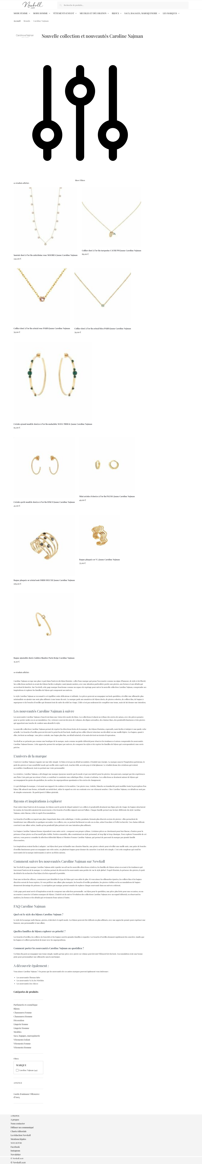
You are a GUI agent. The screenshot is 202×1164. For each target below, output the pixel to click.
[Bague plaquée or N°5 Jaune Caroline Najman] (99, 535)
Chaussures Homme (23, 1016)
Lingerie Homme (21, 1028)
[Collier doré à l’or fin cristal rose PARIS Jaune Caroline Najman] (42, 296)
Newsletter (16, 1154)
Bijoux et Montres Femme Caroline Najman (74, 837)
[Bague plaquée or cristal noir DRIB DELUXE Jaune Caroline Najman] (44, 545)
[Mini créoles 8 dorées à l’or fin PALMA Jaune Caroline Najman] (107, 464)
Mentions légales (18, 1139)
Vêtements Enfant (22, 1039)
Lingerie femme (21, 1024)
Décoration (19, 1020)
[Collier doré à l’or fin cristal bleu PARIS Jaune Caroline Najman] (102, 296)
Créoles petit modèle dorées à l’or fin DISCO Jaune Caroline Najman (44, 502)
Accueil (17, 20)
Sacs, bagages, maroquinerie (27, 1035)
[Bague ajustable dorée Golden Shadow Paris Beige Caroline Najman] (44, 623)
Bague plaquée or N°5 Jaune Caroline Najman (99, 559)
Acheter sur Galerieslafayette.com (45, 265)
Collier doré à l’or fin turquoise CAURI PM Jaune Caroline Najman (111, 250)
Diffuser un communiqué (22, 1127)
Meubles (17, 1031)
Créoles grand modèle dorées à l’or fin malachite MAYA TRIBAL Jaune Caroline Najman (53, 424)
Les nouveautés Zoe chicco (27, 983)
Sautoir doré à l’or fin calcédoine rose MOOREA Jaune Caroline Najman (45, 255)
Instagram (15, 1150)
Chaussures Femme (23, 1012)
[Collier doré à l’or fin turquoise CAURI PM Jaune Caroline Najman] (111, 217)
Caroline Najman (26, 1070)
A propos (15, 1119)
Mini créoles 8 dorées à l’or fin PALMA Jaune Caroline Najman (107, 496)
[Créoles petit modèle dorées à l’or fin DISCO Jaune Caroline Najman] (44, 467)
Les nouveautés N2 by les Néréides (30, 980)
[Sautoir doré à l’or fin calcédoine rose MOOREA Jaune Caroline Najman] (45, 219)
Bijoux (17, 1008)
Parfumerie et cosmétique (26, 1004)
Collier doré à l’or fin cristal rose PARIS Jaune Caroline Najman (42, 328)
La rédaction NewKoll (21, 1135)
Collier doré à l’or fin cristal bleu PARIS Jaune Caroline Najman (102, 328)
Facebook (15, 1146)
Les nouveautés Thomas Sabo (28, 977)
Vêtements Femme (22, 1043)
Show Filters (80, 180)
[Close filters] (14, 1113)
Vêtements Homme (22, 1047)
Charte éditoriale (18, 1131)
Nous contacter (18, 1123)
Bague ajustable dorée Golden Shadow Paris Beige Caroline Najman (44, 658)
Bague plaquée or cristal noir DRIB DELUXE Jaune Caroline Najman (44, 580)
